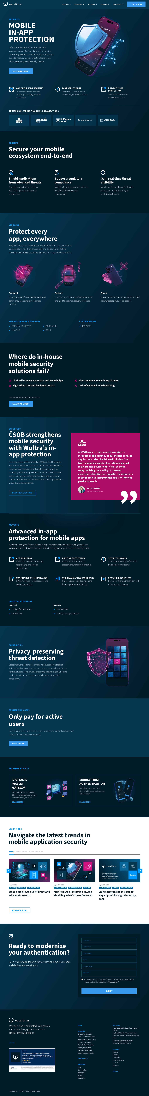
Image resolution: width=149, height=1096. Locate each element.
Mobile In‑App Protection (86, 1053)
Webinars (81, 1073)
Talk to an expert (21, 71)
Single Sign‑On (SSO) (85, 1034)
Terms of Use (13, 1091)
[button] (66, 4)
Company (116, 1049)
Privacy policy (112, 982)
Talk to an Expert (21, 404)
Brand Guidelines (118, 1060)
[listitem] (29, 879)
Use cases (116, 1025)
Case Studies (82, 1070)
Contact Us (136, 4)
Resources (82, 1065)
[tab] (11, 852)
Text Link (29, 879)
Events (80, 1075)
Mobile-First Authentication (87, 1037)
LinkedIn (12, 1043)
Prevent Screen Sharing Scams (123, 1041)
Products (81, 1031)
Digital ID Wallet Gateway (86, 1045)
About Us (116, 1066)
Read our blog (19, 910)
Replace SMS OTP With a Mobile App (124, 1033)
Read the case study (22, 493)
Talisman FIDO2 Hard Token (87, 1039)
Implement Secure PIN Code (122, 1043)
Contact (116, 1072)
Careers (115, 1052)
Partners (115, 1055)
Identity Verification (84, 1048)
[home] (12, 4)
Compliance (116, 1057)
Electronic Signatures (85, 1050)
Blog (79, 1067)
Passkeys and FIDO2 (84, 1042)
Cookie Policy (35, 1091)
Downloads (81, 1078)
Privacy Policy (24, 1091)
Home (80, 1025)
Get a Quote (18, 743)
